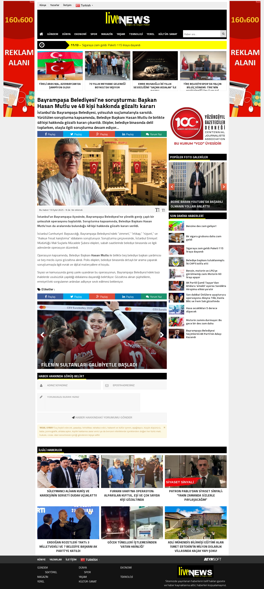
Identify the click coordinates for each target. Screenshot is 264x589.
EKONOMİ (80, 34)
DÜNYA (66, 34)
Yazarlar (54, 5)
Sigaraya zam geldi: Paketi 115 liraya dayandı (111, 45)
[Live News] (165, 18)
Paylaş (51, 134)
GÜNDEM (52, 34)
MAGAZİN (107, 34)
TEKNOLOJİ (136, 34)
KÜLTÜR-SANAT (167, 34)
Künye (43, 5)
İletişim (67, 5)
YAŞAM (121, 34)
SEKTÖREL (51, 572)
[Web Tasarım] (212, 559)
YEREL (150, 34)
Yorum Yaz (156, 134)
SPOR (93, 34)
